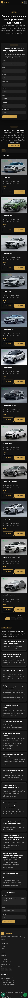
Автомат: (4, 102)
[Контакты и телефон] (22, 2)
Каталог (3, 946)
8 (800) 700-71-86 (5, 964)
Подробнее (8, 191)
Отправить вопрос (8, 921)
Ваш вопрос (5, 895)
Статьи (2, 948)
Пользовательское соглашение (8, 984)
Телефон (4, 914)
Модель (4, 74)
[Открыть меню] (25, 2)
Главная (3, 9)
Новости (3, 950)
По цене (6, 155)
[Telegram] (6, 969)
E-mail (3, 907)
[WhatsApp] (2, 969)
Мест (3, 95)
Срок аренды (5, 81)
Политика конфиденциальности (8, 982)
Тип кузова (4, 60)
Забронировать (19, 191)
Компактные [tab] (10, 151)
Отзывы (3, 953)
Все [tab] (4, 151)
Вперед (19, 619)
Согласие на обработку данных (8, 986)
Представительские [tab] (21, 151)
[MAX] (10, 969)
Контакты (3, 955)
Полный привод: (6, 109)
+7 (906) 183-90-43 (6, 961)
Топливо (4, 88)
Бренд (3, 67)
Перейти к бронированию (14, 145)
